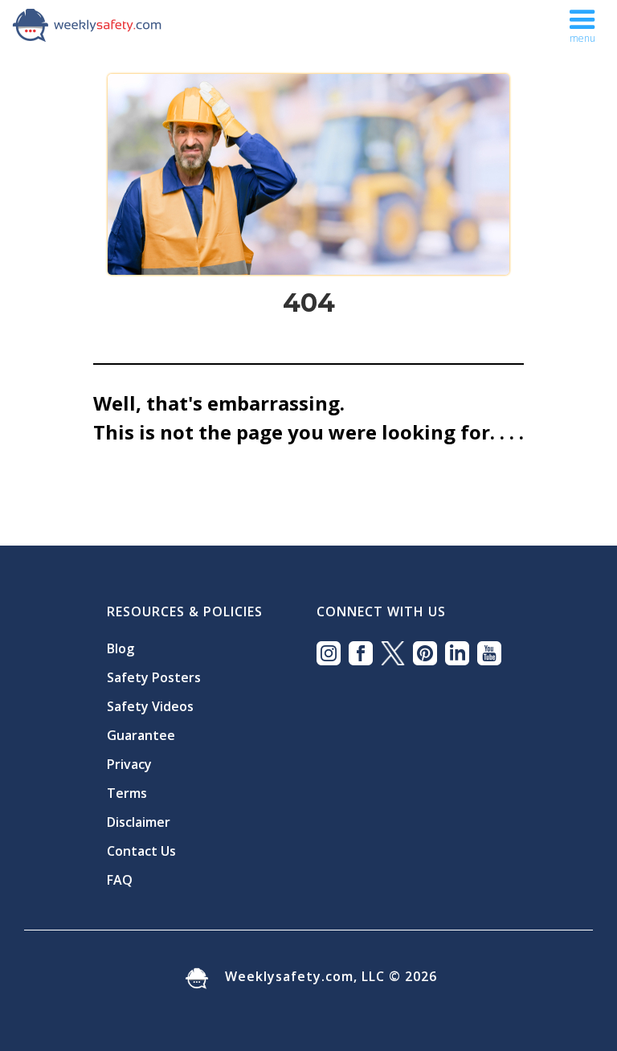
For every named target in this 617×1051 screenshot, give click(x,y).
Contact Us (141, 851)
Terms (127, 793)
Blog (120, 648)
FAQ (120, 880)
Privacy (129, 764)
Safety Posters (154, 677)
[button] (582, 22)
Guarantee (141, 735)
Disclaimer (138, 822)
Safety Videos (150, 706)
